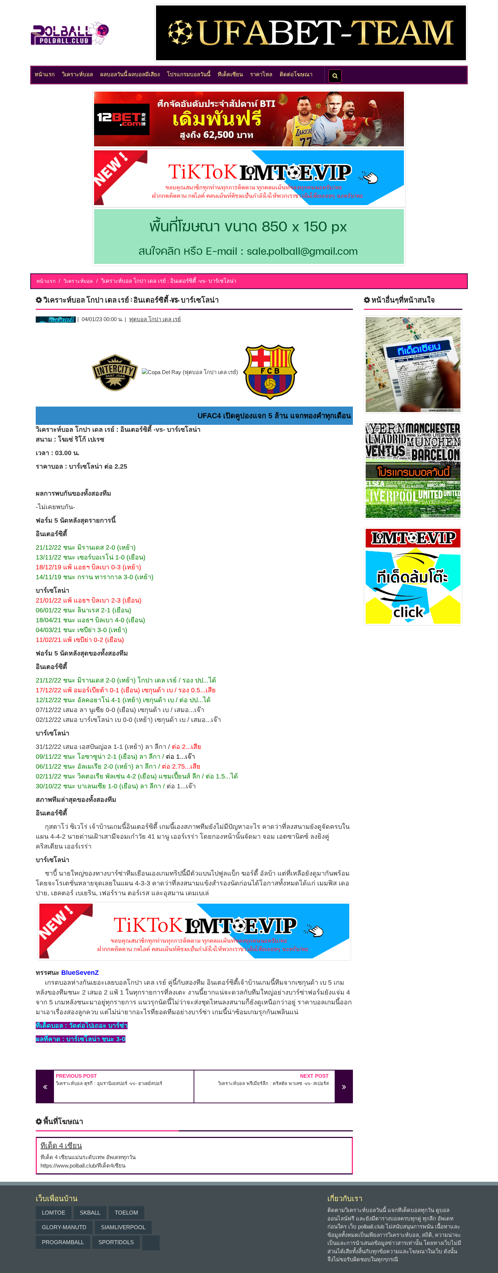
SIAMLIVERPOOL (123, 1227)
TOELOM (126, 1212)
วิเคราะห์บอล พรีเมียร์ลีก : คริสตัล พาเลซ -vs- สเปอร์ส (273, 1083)
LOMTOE (53, 1212)
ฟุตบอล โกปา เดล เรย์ (155, 319)
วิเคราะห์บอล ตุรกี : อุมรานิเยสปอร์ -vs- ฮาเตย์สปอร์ (109, 1083)
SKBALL (90, 1212)
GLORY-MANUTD (64, 1227)
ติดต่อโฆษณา (296, 74)
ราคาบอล (49, 466)
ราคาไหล (261, 74)
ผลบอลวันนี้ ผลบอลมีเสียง (130, 74)
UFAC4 (209, 416)
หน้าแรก (45, 74)
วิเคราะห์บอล (77, 74)
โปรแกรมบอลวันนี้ (188, 74)
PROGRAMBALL (63, 1242)
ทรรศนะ (47, 972)
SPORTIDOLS (116, 1242)
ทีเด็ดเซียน (230, 74)
